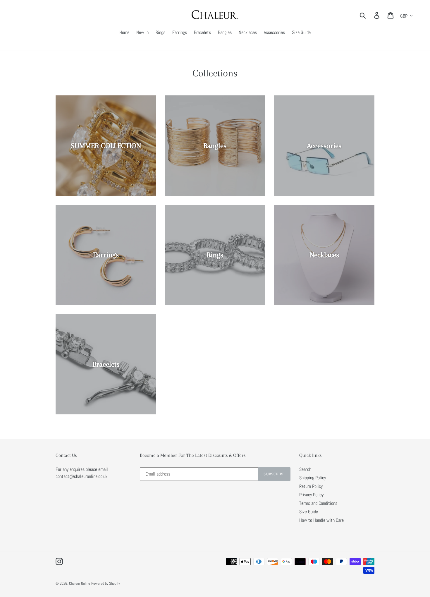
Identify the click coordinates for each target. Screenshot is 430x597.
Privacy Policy (311, 495)
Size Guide (308, 512)
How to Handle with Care (321, 520)
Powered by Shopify (105, 583)
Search (305, 469)
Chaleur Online (79, 583)
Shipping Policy (312, 478)
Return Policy (311, 486)
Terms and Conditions (318, 503)
